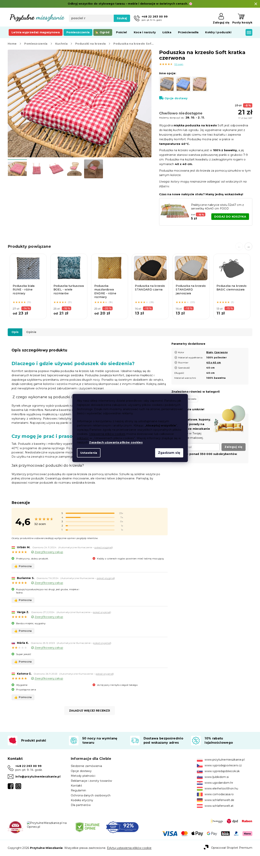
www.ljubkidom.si (217, 777)
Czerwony (221, 352)
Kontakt (76, 785)
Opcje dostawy (176, 98)
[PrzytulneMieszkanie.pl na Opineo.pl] (48, 824)
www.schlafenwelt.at (219, 806)
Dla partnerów (81, 805)
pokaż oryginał (103, 547)
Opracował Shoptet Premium (231, 847)
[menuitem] (36, 32)
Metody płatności (83, 776)
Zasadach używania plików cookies (116, 442)
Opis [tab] (15, 332)
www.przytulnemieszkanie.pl (225, 759)
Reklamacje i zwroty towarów (91, 781)
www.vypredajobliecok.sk (222, 771)
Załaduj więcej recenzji (89, 710)
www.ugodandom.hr (219, 782)
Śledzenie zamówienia (86, 766)
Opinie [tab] (31, 332)
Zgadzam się (169, 453)
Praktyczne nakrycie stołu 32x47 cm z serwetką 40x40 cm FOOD (217, 206)
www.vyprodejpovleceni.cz (223, 765)
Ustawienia (88, 453)
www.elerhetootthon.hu (221, 788)
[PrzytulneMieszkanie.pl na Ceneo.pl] (87, 827)
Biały (209, 352)
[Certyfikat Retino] (122, 827)
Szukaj (122, 18)
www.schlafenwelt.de (219, 800)
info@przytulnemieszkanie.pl (37, 776)
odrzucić (83, 438)
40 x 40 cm (213, 362)
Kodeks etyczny (82, 800)
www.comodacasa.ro (219, 794)
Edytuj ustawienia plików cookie (129, 848)
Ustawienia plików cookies (107, 434)
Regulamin (78, 790)
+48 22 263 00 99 (28, 766)
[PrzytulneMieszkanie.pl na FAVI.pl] (15, 827)
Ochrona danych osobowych (91, 795)
